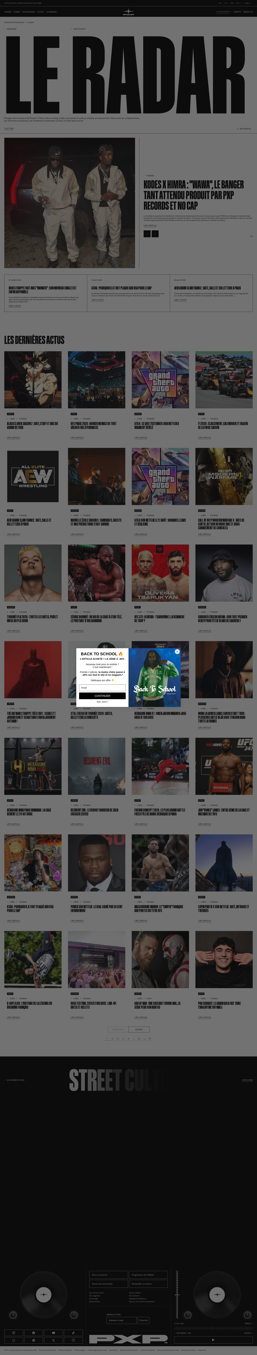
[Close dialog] (177, 651)
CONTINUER (102, 695)
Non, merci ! (102, 702)
